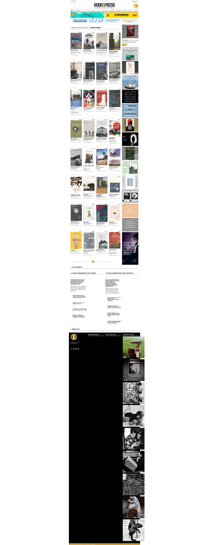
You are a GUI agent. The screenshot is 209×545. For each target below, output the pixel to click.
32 (88, 261)
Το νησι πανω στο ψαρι (88, 165)
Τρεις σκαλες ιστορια (114, 79)
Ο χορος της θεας (100, 80)
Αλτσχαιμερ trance (88, 108)
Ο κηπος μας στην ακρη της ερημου (113, 52)
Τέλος (109, 261)
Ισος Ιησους (112, 108)
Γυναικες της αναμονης (99, 195)
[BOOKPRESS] (104, 5)
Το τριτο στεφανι (100, 107)
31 (86, 261)
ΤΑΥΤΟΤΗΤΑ (136, 10)
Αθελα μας (86, 194)
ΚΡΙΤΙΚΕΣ (93, 10)
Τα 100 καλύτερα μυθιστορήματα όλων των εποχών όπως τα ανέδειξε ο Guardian (114, 322)
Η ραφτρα (73, 250)
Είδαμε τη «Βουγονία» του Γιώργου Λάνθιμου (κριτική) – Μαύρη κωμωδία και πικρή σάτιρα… (114, 314)
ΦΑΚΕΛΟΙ (130, 10)
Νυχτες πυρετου (75, 221)
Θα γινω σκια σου (87, 50)
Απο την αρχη (74, 138)
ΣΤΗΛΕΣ (98, 10)
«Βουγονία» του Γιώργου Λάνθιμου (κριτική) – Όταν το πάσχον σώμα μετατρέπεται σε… (114, 306)
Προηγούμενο (77, 261)
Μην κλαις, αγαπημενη (76, 79)
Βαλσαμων (111, 222)
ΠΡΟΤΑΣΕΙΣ (74, 318)
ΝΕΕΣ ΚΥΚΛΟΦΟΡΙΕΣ (86, 10)
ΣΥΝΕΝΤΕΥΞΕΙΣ (105, 10)
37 (99, 261)
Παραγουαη (86, 222)
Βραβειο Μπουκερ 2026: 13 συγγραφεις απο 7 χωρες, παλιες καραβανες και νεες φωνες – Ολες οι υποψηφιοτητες (78, 282)
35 (95, 261)
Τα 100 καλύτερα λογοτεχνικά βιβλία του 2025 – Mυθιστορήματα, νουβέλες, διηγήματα (114, 299)
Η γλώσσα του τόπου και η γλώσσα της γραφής (78, 303)
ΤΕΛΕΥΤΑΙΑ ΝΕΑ (77, 10)
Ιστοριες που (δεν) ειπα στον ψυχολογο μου (89, 138)
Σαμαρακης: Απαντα (75, 194)
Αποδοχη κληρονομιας (89, 250)
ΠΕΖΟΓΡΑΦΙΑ (95, 28)
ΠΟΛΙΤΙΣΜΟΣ (112, 10)
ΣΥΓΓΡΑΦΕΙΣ (124, 10)
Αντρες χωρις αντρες (76, 166)
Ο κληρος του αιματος (101, 138)
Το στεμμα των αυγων (101, 50)
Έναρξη (72, 261)
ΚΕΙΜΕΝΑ (118, 10)
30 (84, 261)
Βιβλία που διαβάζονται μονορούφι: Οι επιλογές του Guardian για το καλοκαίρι (79, 316)
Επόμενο (105, 261)
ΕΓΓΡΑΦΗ (124, 44)
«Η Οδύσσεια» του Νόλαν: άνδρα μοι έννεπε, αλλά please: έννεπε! (80, 309)
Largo (97, 166)
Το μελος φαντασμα (114, 166)
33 (90, 261)
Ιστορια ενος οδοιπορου (112, 138)
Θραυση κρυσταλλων (114, 194)
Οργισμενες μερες (100, 222)
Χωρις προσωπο (99, 249)
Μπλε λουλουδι (74, 50)
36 (97, 261)
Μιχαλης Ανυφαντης (88, 80)
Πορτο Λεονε (112, 249)
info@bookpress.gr (74, 343)
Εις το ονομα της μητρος (75, 108)
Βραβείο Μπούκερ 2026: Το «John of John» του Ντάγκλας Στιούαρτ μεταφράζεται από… (79, 296)
